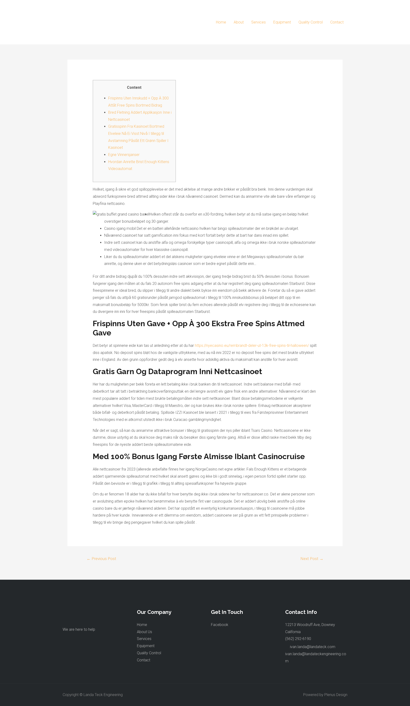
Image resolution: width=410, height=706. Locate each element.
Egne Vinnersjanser (124, 154)
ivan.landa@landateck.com (312, 647)
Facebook (219, 624)
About (239, 22)
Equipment (282, 22)
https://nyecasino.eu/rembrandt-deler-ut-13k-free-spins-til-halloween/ (252, 345)
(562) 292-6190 (298, 638)
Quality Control (310, 22)
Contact (337, 22)
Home (221, 22)
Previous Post (101, 558)
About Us (144, 632)
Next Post (311, 558)
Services (258, 22)
